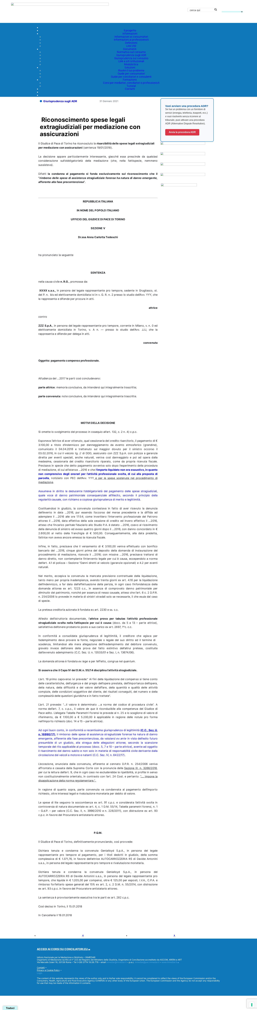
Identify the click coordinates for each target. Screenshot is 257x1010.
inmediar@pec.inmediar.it (147, 962)
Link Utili (131, 45)
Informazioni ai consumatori (131, 36)
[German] (230, 9)
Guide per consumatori (131, 73)
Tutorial (131, 85)
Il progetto (130, 30)
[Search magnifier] (215, 9)
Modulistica (131, 64)
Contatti (130, 88)
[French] (227, 9)
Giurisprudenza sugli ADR (131, 55)
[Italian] (234, 9)
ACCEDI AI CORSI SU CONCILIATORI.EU (62, 949)
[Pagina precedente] (83, 935)
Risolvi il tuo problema (131, 70)
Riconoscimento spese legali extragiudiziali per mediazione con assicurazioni (90, 127)
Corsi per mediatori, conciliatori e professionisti (131, 82)
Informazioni (129, 33)
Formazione (130, 79)
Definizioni (131, 42)
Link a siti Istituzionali (131, 61)
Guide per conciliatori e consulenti (131, 76)
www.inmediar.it (169, 962)
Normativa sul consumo (131, 52)
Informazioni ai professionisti (131, 39)
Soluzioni (129, 67)
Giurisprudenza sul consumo (131, 58)
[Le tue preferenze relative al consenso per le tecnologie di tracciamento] (252, 1005)
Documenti (129, 49)
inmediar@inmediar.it (116, 962)
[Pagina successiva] (174, 935)
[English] (223, 9)
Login (39, 973)
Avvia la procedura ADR (182, 132)
